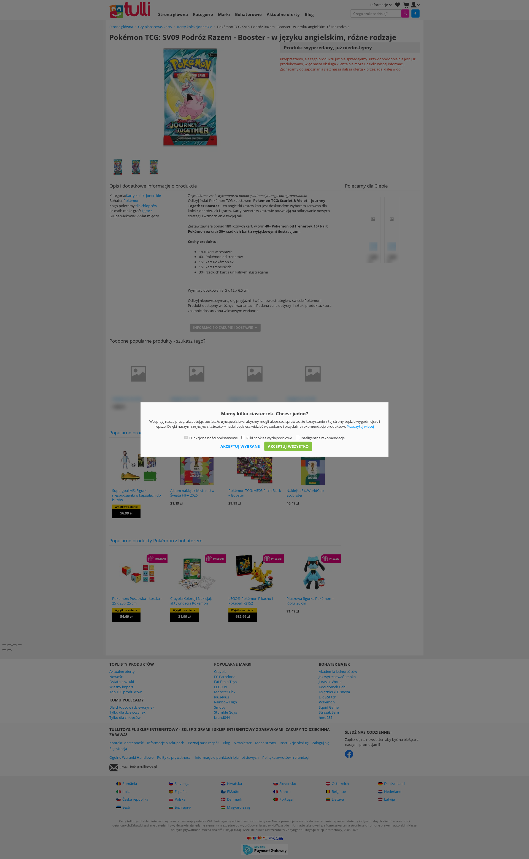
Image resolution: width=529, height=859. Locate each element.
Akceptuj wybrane (240, 446)
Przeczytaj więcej (360, 426)
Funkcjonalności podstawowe (213, 437)
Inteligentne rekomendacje (323, 437)
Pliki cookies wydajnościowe (269, 437)
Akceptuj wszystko (288, 446)
